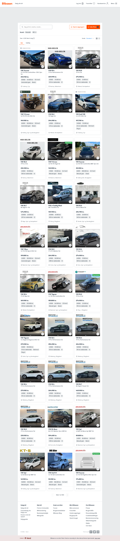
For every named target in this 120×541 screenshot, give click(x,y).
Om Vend (89, 526)
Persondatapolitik (91, 513)
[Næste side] (67, 495)
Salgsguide (24, 519)
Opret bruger (74, 518)
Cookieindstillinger (92, 516)
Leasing (28, 43)
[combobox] (36, 27)
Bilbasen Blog (57, 513)
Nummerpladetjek (42, 513)
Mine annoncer (74, 508)
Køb (22, 43)
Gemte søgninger (75, 513)
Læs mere (97, 538)
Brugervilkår (90, 511)
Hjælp (88, 523)
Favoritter (73, 511)
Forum (55, 508)
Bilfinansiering (41, 511)
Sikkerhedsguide (91, 521)
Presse (88, 508)
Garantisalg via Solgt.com (26, 511)
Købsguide (40, 516)
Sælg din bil (24, 508)
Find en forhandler (43, 508)
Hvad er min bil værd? (25, 516)
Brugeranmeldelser (59, 511)
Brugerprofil (73, 516)
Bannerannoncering (92, 518)
